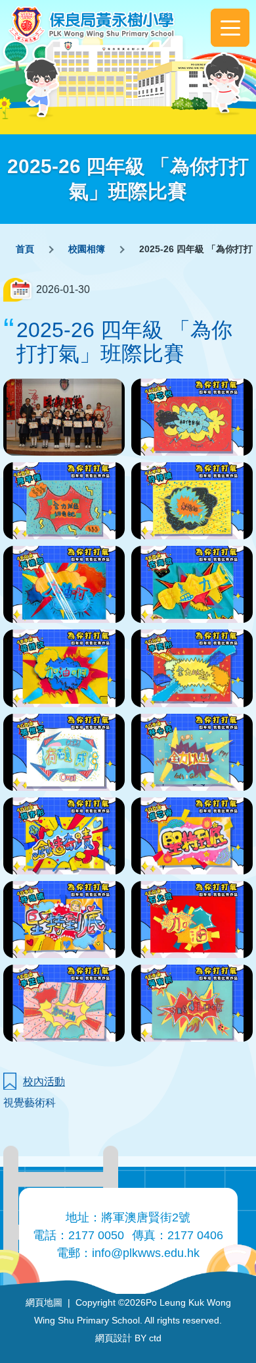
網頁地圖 (44, 1302)
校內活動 (44, 1081)
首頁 (25, 249)
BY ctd (128, 1338)
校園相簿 (86, 249)
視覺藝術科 (29, 1102)
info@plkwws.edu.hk (146, 1253)
